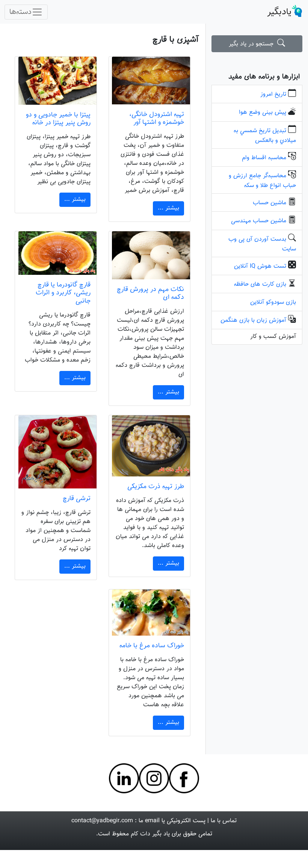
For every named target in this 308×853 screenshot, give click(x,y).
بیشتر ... (168, 208)
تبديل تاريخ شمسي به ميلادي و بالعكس (265, 135)
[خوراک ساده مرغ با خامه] (149, 612)
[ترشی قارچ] (56, 451)
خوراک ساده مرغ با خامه (151, 646)
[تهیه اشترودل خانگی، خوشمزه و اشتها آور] (149, 80)
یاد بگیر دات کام (150, 834)
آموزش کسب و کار (273, 336)
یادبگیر (279, 12)
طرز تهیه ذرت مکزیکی (155, 486)
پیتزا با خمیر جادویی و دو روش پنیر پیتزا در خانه (58, 119)
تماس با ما (224, 821)
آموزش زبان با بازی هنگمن (253, 320)
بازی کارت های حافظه (260, 284)
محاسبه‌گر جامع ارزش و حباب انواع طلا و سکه (262, 180)
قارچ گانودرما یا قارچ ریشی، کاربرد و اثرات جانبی (63, 293)
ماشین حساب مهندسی (258, 221)
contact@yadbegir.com (102, 821)
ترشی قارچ (77, 498)
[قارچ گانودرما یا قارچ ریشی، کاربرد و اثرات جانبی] (56, 253)
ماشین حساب (269, 203)
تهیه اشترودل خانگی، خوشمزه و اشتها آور (156, 118)
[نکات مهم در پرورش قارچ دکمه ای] (149, 255)
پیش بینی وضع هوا (262, 112)
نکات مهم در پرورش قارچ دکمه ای (150, 293)
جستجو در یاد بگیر (253, 44)
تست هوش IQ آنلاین (260, 266)
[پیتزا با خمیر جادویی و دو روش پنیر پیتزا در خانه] (56, 81)
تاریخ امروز (273, 94)
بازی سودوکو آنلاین (273, 302)
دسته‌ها (20, 12)
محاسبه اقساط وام (264, 158)
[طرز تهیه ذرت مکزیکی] (149, 445)
